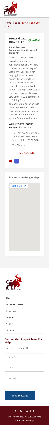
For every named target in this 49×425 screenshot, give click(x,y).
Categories (11, 311)
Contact (9, 323)
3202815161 (29, 152)
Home (8, 22)
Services (10, 317)
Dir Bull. (28, 416)
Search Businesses (14, 304)
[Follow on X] (27, 411)
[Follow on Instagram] (21, 411)
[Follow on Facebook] (16, 411)
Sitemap (10, 330)
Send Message (20, 395)
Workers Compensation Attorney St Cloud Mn (21, 125)
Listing (16, 22)
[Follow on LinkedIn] (33, 411)
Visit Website (19, 145)
